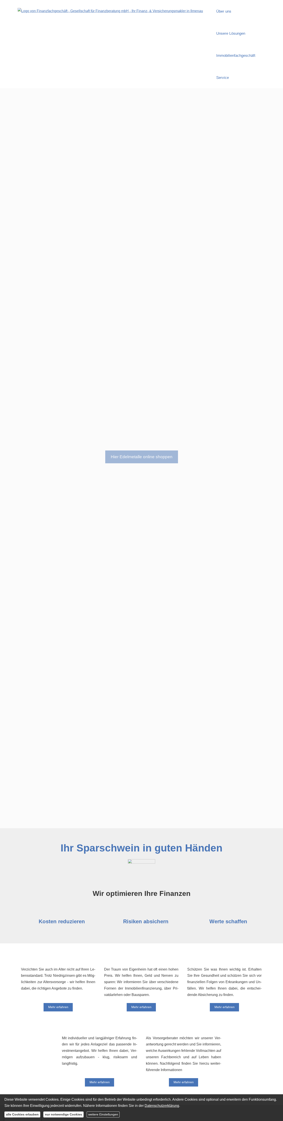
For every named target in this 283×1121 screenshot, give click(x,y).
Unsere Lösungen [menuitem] (230, 33)
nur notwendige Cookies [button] (63, 1114)
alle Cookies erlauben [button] (22, 1114)
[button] (141, 822)
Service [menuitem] (222, 78)
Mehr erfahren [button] (58, 1007)
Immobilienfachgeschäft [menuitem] (235, 55)
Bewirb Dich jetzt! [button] (141, 108)
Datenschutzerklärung (162, 1106)
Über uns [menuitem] (223, 11)
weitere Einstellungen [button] (103, 1114)
